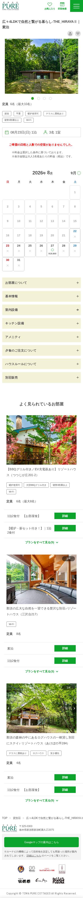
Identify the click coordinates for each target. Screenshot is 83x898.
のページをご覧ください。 (49, 855)
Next (74, 440)
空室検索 (62, 8)
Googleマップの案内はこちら (41, 842)
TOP (4, 818)
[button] (32, 98)
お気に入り (50, 8)
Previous (8, 440)
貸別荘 (17, 818)
